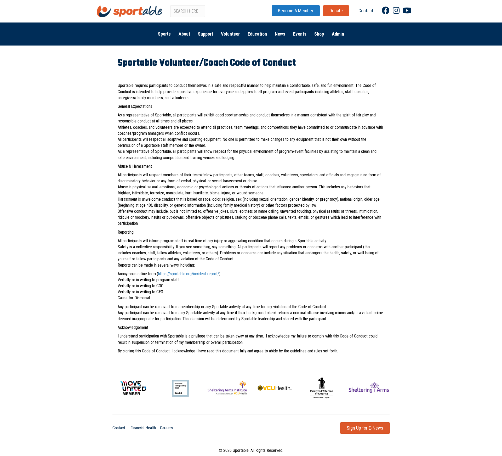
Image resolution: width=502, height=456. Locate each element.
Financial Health (143, 427)
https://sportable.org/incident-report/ (188, 273)
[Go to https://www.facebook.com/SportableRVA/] (386, 11)
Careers (166, 427)
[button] (296, 10)
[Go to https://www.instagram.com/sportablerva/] (396, 11)
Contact (118, 427)
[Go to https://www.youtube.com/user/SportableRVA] (406, 11)
